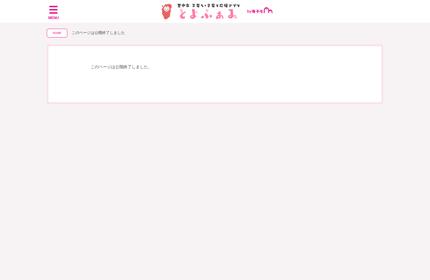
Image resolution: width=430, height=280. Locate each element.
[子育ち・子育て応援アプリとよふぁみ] (215, 11)
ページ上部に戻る (416, 254)
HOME (57, 33)
